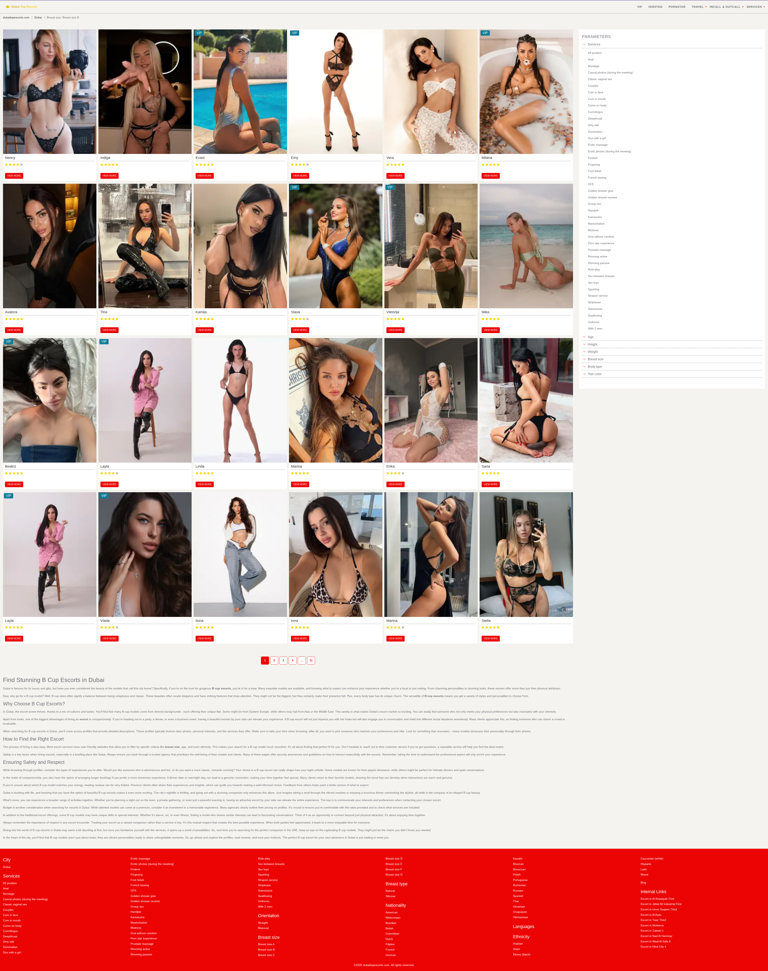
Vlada (105, 621)
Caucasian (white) (652, 858)
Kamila (201, 312)
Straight (263, 922)
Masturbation (139, 922)
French (390, 949)
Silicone (390, 896)
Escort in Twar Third (653, 920)
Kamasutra (137, 917)
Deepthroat (10, 936)
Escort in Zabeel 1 (652, 930)
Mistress (136, 927)
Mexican (518, 864)
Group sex (137, 906)
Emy (294, 158)
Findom (135, 869)
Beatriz (10, 466)
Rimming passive (141, 954)
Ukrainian (519, 906)
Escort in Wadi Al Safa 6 (656, 941)
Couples (8, 909)
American (392, 912)
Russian (518, 890)
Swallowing (265, 896)
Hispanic (646, 864)
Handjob (136, 911)
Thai (516, 901)
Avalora (11, 312)
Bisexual (263, 928)
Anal (6, 888)
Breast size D (394, 858)
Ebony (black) (521, 954)
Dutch (389, 939)
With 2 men (265, 906)
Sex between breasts (271, 864)
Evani (200, 158)
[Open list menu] (584, 337)
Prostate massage (142, 943)
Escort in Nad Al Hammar (656, 936)
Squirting (263, 874)
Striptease (264, 885)
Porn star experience (144, 938)
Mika (485, 312)
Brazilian (391, 923)
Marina (296, 466)
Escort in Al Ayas (651, 914)
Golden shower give (143, 896)
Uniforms (263, 901)
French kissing (140, 885)
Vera (390, 158)
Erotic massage (140, 858)
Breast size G (394, 874)
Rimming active (140, 949)
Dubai (38, 17)
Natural (390, 890)
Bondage (8, 893)
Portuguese (520, 880)
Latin (644, 869)
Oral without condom (144, 933)
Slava (295, 312)
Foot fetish (137, 880)
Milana (487, 158)
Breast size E (394, 864)
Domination (10, 947)
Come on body (12, 925)
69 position (10, 883)
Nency (10, 158)
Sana (486, 466)
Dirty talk (8, 941)
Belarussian (393, 917)
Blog (643, 882)
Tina (103, 312)
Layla (104, 466)
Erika (390, 466)
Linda (200, 466)
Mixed (644, 874)
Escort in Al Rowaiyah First (657, 898)
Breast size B (266, 949)
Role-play (264, 858)
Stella (486, 621)
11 (311, 660)
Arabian (518, 943)
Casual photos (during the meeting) (25, 899)
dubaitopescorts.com (16, 17)
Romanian (519, 885)
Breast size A (266, 944)
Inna (294, 621)
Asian (516, 949)
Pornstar (677, 6)
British (389, 928)
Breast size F (394, 869)
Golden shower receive (145, 901)
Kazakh (517, 858)
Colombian (392, 933)
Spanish (518, 896)
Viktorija (392, 312)
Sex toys (263, 869)
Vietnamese (520, 917)
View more (14, 175)
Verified (655, 6)
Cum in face (10, 915)
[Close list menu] (584, 44)
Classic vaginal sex (15, 904)
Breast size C (266, 955)
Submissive (265, 890)
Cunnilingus (10, 931)
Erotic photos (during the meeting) (152, 864)
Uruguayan (520, 911)
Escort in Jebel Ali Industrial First (661, 904)
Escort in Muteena (652, 925)
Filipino (390, 944)
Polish (517, 874)
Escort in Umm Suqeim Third (659, 909)
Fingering (137, 874)
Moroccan (519, 869)
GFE (133, 890)
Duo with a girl (12, 952)
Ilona (199, 621)
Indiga (105, 158)
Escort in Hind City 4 (653, 946)
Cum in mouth (12, 920)
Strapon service (268, 880)
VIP (639, 6)
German (391, 955)
